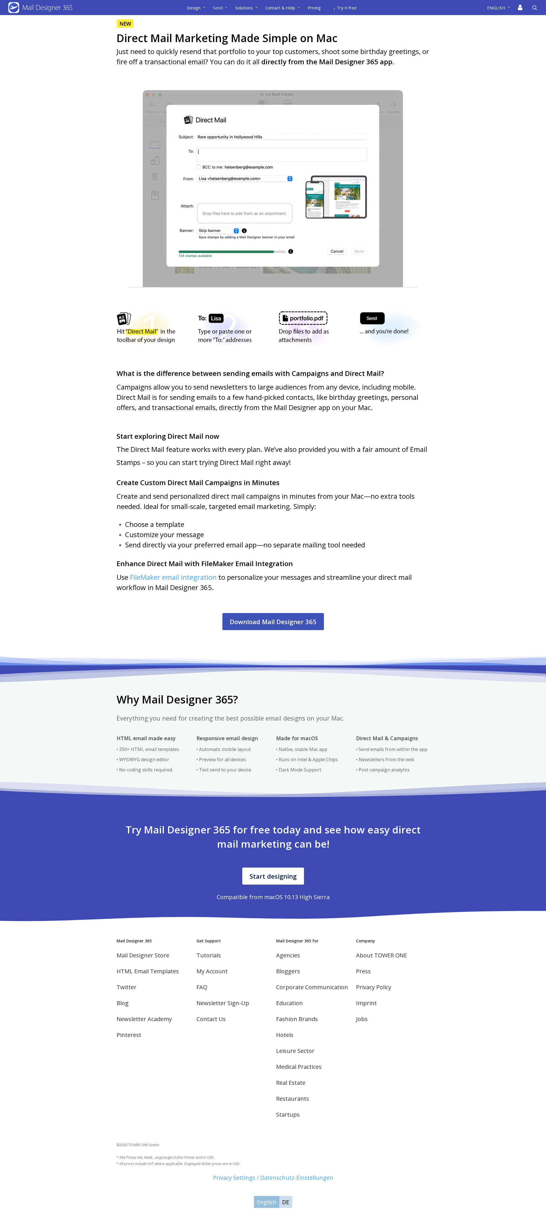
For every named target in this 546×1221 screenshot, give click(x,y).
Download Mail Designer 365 (273, 621)
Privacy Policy (373, 987)
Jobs (362, 1019)
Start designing (273, 876)
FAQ (202, 987)
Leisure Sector (295, 1051)
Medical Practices (299, 1067)
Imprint (366, 1003)
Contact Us (211, 1019)
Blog (123, 1003)
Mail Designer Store (143, 955)
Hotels (284, 1035)
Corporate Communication (312, 987)
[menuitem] (500, 7)
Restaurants (292, 1098)
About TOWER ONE (381, 955)
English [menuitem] (266, 1202)
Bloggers (288, 971)
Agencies (288, 955)
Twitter (126, 987)
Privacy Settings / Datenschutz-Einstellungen (273, 1177)
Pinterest (129, 1035)
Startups (288, 1114)
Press (363, 971)
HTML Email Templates (148, 971)
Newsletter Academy (144, 1019)
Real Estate (290, 1083)
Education (289, 1003)
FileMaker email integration (173, 577)
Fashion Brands (297, 1019)
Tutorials (209, 955)
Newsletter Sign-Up (223, 1003)
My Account (212, 971)
